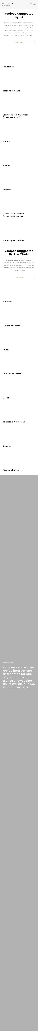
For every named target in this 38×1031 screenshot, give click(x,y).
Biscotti (6, 398)
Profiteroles (8, 67)
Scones (6, 165)
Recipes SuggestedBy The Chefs (19, 252)
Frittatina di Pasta (11, 325)
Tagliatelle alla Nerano (14, 422)
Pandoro (7, 141)
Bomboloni (8, 301)
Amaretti (7, 189)
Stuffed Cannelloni (12, 373)
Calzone (7, 446)
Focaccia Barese (11, 470)
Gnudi (6, 349)
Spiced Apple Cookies (13, 240)
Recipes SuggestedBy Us (19, 15)
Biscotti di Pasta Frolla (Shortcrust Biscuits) (14, 215)
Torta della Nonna (11, 91)
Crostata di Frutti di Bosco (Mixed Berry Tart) (15, 116)
